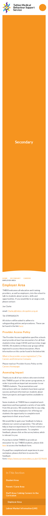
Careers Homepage (10, 366)
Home (4, 278)
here (21, 326)
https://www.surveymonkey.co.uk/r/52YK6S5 (27, 458)
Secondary (15, 278)
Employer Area (9, 280)
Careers (27, 278)
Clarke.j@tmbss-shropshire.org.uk (23, 311)
